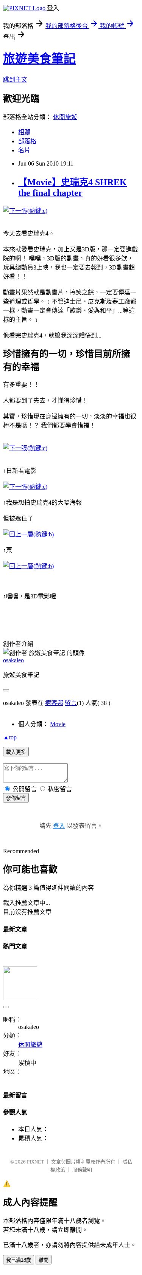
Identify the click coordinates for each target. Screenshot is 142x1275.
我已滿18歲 (18, 1260)
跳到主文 (15, 79)
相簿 (24, 132)
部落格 (27, 141)
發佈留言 (16, 798)
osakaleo (13, 660)
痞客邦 (54, 703)
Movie (58, 724)
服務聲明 (82, 1170)
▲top (10, 737)
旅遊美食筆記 (39, 58)
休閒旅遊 (65, 117)
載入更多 (16, 752)
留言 (71, 703)
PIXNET (35, 1162)
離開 (43, 1260)
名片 (24, 150)
